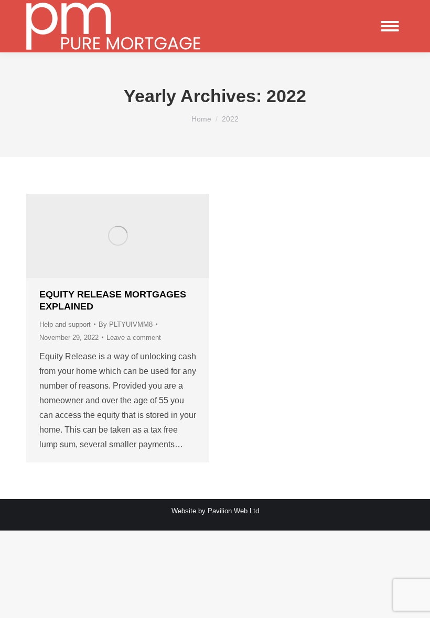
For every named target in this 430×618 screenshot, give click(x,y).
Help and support (65, 324)
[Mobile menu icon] (390, 26)
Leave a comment (133, 337)
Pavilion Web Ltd (233, 511)
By (126, 324)
